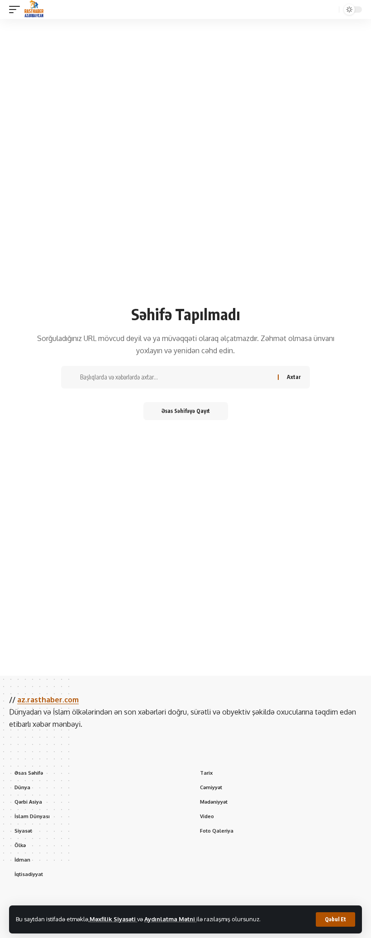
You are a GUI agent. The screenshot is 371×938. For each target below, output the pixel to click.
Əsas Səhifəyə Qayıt (186, 410)
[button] (335, 919)
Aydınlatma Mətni (170, 919)
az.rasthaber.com (48, 699)
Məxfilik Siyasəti (113, 919)
